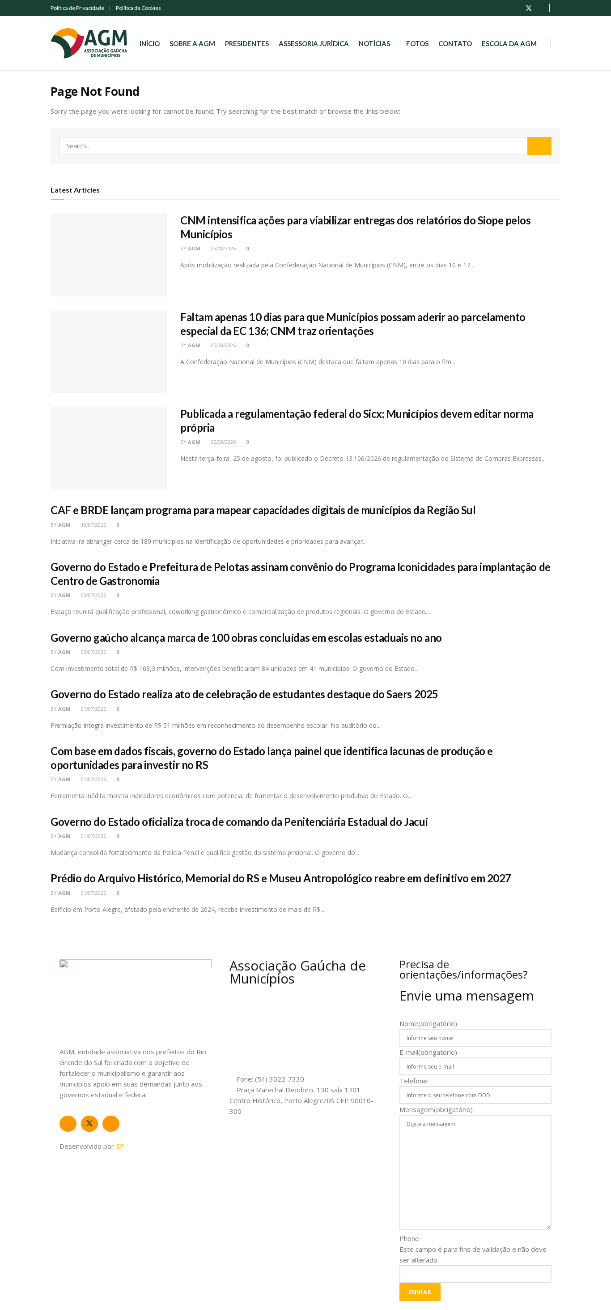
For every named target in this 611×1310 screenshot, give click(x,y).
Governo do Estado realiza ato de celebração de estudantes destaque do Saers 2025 (244, 693)
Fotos (417, 43)
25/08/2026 (222, 248)
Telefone (413, 1080)
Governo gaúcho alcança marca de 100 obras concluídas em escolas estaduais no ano (246, 637)
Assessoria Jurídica (314, 43)
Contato (455, 43)
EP (120, 1146)
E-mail (428, 1052)
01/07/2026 (93, 708)
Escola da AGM (509, 43)
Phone (409, 1238)
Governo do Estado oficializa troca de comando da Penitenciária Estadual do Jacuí (239, 821)
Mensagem (436, 1109)
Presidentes (247, 43)
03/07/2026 (93, 595)
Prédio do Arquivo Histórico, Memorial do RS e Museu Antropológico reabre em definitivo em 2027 (281, 878)
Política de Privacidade (77, 7)
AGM (194, 248)
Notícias (374, 43)
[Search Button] (539, 146)
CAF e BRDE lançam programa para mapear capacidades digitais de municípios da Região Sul (263, 509)
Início (150, 43)
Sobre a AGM (192, 43)
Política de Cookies (138, 7)
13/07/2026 (93, 524)
